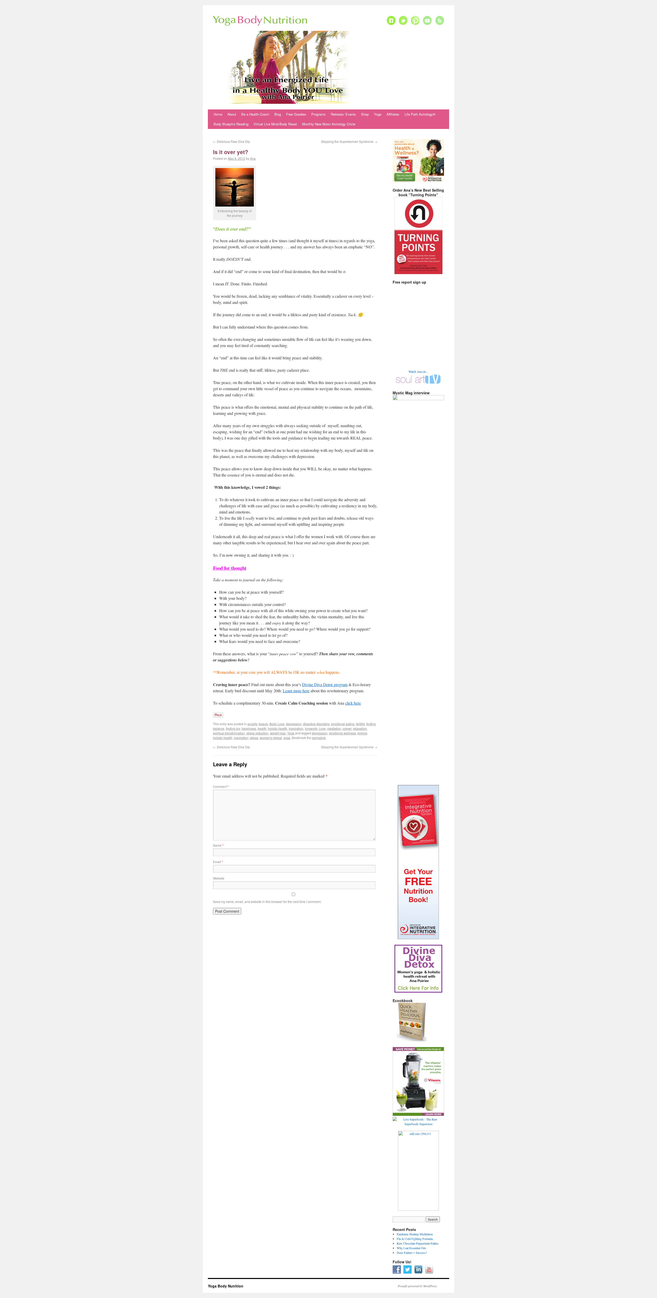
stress (254, 737)
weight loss (278, 733)
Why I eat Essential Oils (411, 1248)
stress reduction (257, 733)
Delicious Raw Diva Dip (231, 141)
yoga (286, 737)
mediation (334, 728)
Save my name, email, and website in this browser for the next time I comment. (267, 901)
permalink (319, 737)
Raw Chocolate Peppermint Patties (418, 1243)
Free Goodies (296, 114)
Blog (277, 114)
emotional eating (342, 724)
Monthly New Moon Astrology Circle (328, 124)
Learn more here (296, 690)
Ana (253, 158)
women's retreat (271, 737)
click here (353, 703)
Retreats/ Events (343, 114)
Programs (318, 114)
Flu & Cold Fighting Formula (415, 1239)
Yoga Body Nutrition (225, 1285)
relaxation (360, 728)
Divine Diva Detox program (324, 684)
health (262, 728)
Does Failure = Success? (412, 1252)
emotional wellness (342, 733)
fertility (360, 724)
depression (294, 724)
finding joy (233, 728)
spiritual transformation (229, 733)
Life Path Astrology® (420, 114)
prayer (347, 728)
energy (362, 733)
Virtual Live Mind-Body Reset (275, 124)
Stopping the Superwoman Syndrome (349, 141)
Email (218, 862)
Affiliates (393, 114)
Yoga (377, 114)
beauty (263, 724)
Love (322, 728)
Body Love (276, 724)
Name (218, 845)
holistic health (277, 728)
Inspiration (296, 728)
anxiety (252, 724)
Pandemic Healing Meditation (415, 1234)
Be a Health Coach (255, 114)
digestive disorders (316, 724)
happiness (248, 728)
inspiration (241, 737)
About (231, 114)
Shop (365, 114)
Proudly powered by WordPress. (418, 1286)
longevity (311, 728)
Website (218, 878)
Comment (221, 786)
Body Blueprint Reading (231, 124)
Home (218, 114)
